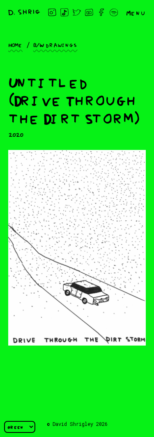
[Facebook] (101, 12)
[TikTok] (64, 12)
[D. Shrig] (24, 12)
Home (15, 44)
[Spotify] (114, 12)
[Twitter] (77, 12)
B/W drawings (55, 44)
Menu (136, 12)
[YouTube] (89, 12)
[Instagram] (52, 12)
